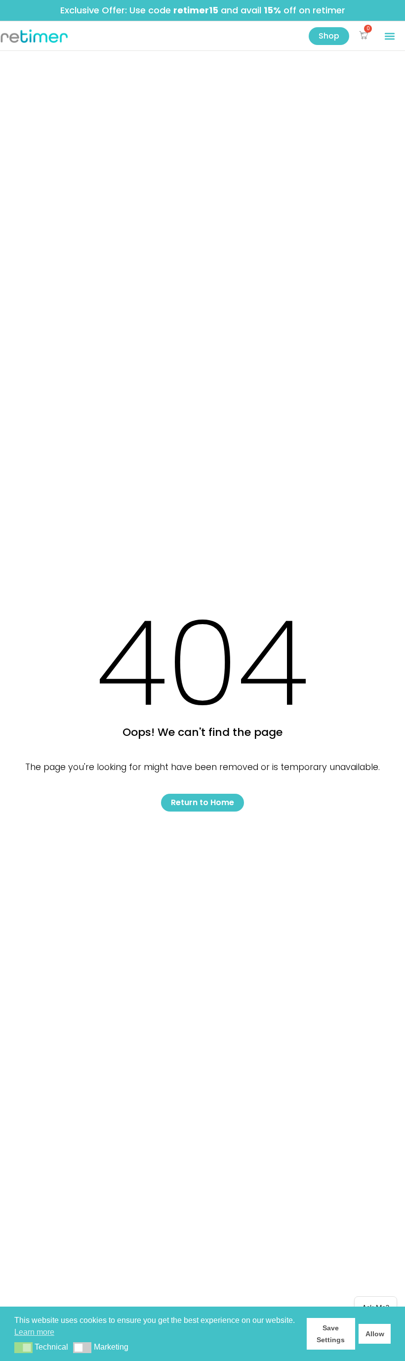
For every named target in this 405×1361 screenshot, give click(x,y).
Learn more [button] (34, 1332)
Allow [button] (374, 1334)
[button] (389, 36)
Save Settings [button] (331, 1334)
